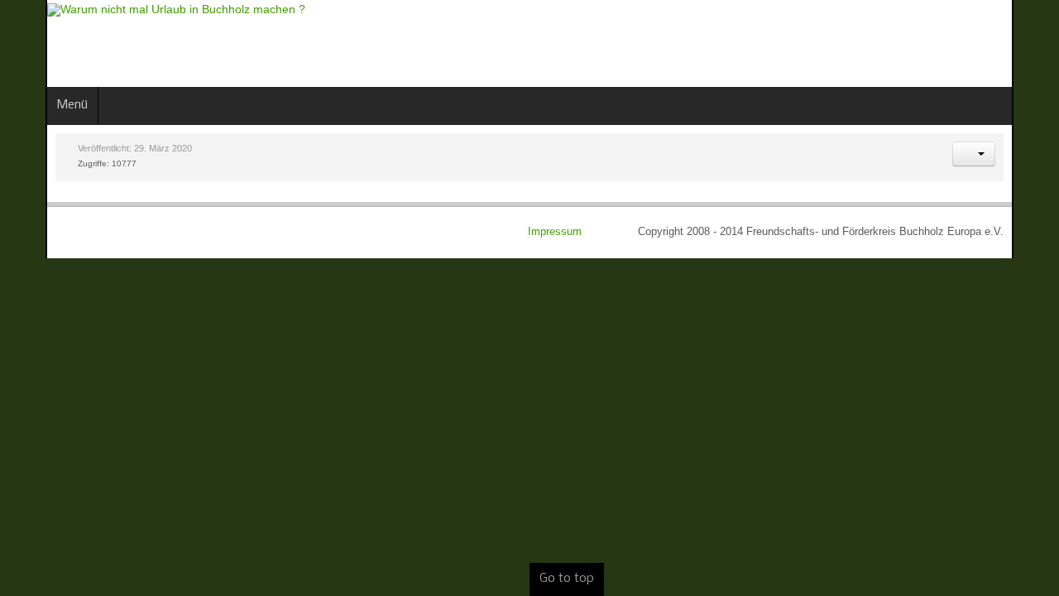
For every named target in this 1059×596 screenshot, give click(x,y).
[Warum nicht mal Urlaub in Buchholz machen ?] (131, 10)
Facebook (975, 41)
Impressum (601, 232)
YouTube (1031, 41)
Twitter (1003, 41)
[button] (1019, 154)
